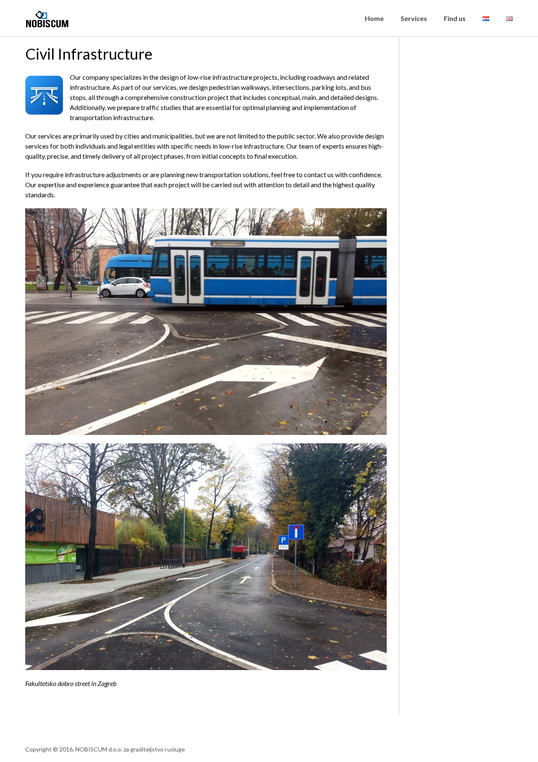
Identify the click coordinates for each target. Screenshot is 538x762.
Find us (455, 18)
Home (374, 18)
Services (414, 18)
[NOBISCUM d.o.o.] (49, 13)
